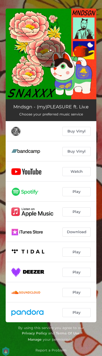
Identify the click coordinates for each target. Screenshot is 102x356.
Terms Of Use (68, 333)
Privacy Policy (34, 333)
